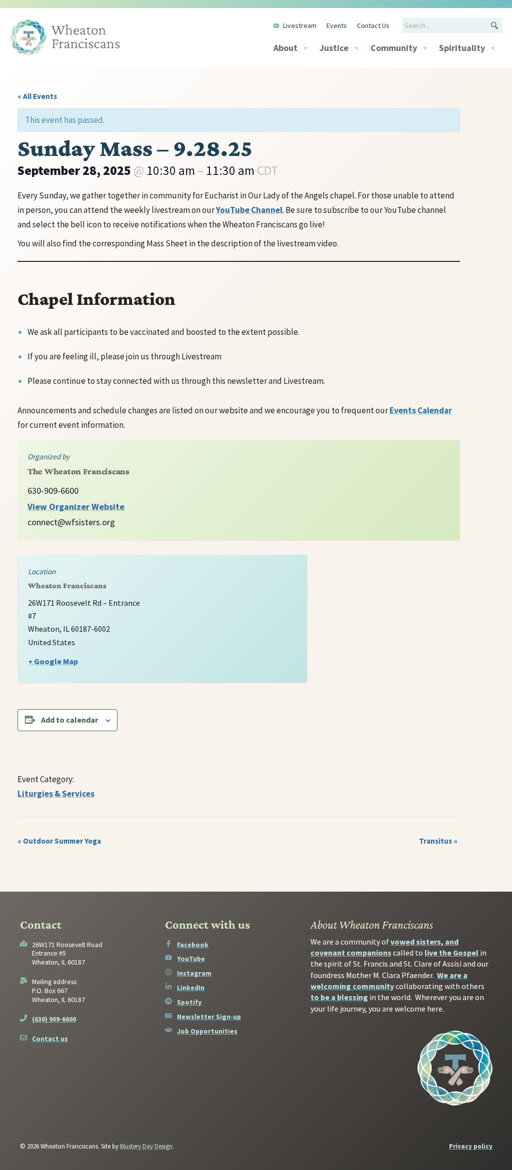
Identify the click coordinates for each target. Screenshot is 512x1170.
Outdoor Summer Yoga (59, 841)
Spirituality (462, 47)
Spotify (189, 1002)
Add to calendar (69, 720)
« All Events (37, 96)
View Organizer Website (76, 506)
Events (336, 25)
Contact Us (373, 25)
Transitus (438, 841)
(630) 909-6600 (54, 1019)
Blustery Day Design (146, 1146)
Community (393, 47)
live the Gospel (451, 953)
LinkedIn (190, 987)
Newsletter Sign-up (209, 1016)
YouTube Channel (249, 209)
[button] (494, 25)
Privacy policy (470, 1146)
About (286, 47)
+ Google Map (53, 661)
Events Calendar (421, 410)
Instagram (194, 973)
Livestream (299, 25)
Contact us (50, 1038)
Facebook (192, 944)
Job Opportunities (207, 1031)
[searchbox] (452, 25)
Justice (334, 47)
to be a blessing (339, 997)
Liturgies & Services (56, 793)
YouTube (191, 958)
